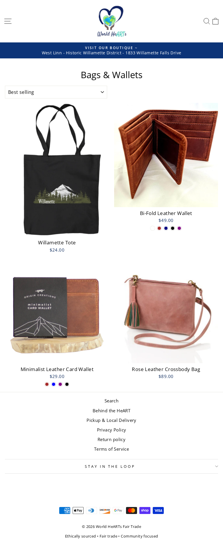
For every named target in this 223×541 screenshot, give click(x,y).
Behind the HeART (112, 410)
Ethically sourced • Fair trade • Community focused (111, 536)
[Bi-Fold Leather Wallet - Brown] (159, 228)
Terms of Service (111, 449)
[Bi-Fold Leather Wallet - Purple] (179, 228)
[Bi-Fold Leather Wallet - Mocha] (152, 228)
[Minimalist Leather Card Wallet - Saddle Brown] (47, 384)
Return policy (111, 439)
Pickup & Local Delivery (111, 420)
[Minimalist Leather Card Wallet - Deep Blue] (53, 384)
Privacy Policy (111, 430)
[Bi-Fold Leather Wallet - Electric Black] (172, 228)
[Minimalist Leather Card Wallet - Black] (67, 384)
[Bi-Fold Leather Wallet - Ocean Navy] (166, 228)
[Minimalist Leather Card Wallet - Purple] (60, 384)
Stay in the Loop (110, 466)
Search (111, 401)
